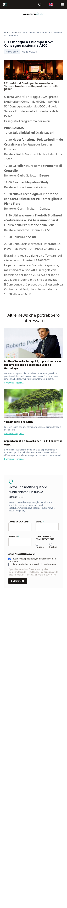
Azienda (13, 536)
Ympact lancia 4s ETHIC (18, 421)
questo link (51, 574)
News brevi (17, 32)
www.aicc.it (17, 260)
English (53, 547)
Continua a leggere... (14, 382)
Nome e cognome (19, 521)
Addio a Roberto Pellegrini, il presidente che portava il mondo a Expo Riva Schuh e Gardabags (33, 365)
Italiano (40, 547)
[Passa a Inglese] (51, 4)
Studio (7, 32)
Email (40, 521)
